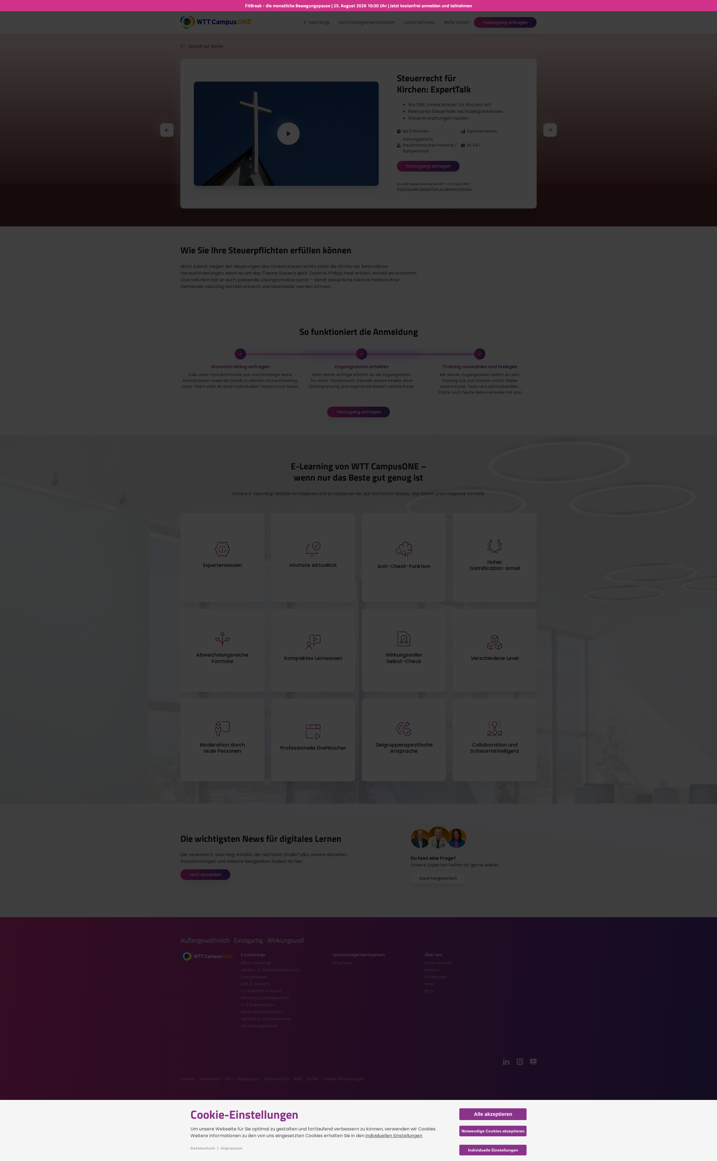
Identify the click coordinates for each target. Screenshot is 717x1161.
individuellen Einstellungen (394, 1135)
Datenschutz (202, 1148)
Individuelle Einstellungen (493, 1150)
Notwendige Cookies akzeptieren (493, 1131)
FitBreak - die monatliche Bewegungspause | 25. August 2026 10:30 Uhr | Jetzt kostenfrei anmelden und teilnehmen (358, 5)
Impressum (232, 1148)
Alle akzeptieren (493, 1114)
